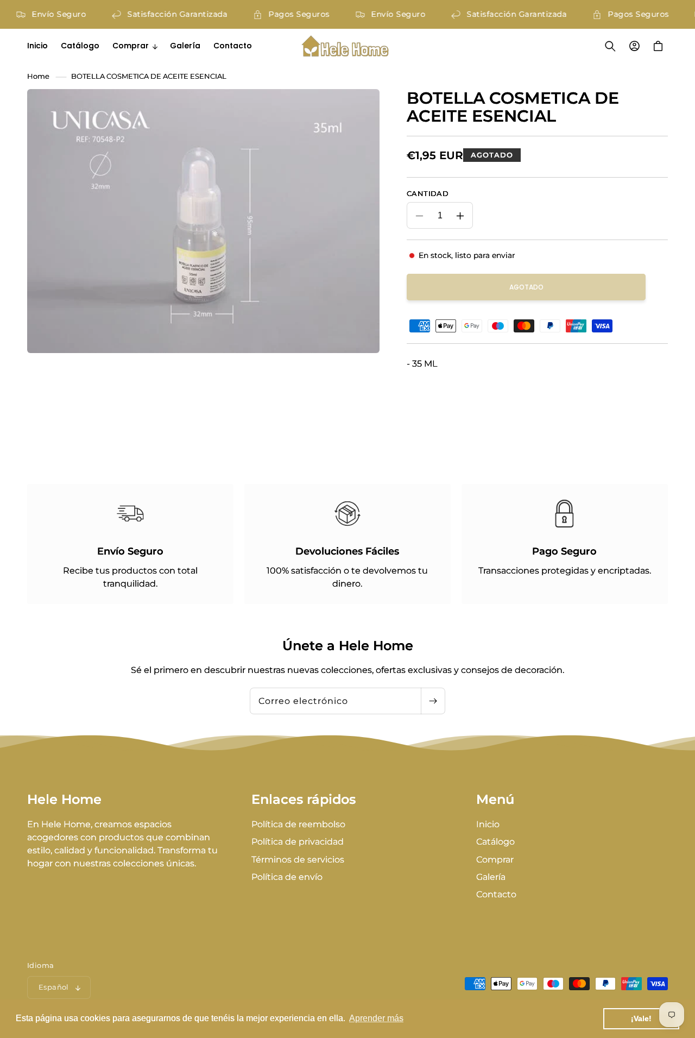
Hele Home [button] (64, 799)
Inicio (488, 824)
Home (38, 76)
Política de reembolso (298, 824)
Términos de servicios (297, 859)
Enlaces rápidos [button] (303, 799)
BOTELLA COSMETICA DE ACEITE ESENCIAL (148, 76)
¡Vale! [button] (641, 1018)
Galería (491, 877)
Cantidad (427, 193)
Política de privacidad (297, 841)
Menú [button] (495, 799)
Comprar (495, 859)
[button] (134, 45)
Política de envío (287, 877)
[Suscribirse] (433, 701)
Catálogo (495, 841)
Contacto (496, 894)
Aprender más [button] (376, 1018)
